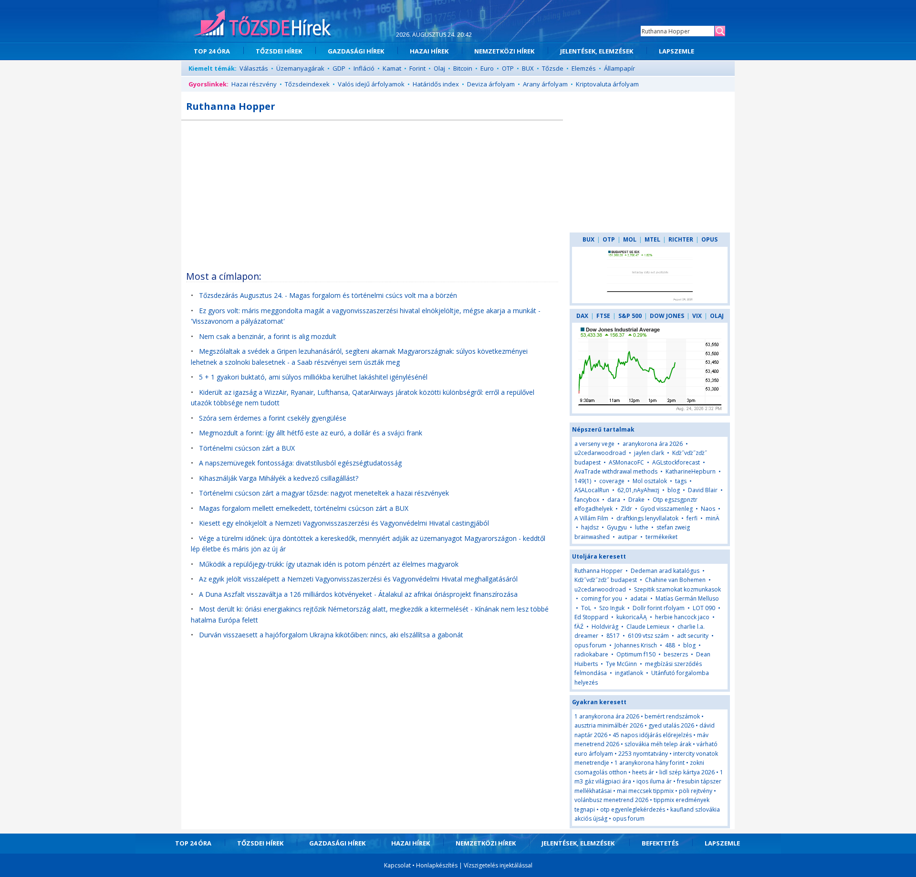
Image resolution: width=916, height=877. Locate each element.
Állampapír (619, 68)
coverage (612, 481)
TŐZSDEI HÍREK (279, 51)
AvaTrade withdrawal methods (615, 471)
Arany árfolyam (545, 84)
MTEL (652, 239)
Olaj (439, 68)
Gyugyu (617, 527)
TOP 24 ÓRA (212, 51)
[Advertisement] (372, 192)
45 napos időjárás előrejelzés (652, 735)
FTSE (603, 316)
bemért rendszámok (672, 716)
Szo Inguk (612, 608)
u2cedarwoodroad (600, 453)
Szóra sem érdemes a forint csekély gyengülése (272, 418)
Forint (417, 68)
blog (673, 490)
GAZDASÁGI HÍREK (356, 51)
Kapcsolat (397, 865)
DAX (582, 316)
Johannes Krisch (635, 645)
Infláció (364, 68)
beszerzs (676, 654)
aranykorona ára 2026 (653, 444)
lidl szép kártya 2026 (687, 772)
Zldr (626, 509)
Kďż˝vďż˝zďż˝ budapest (605, 580)
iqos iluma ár (654, 781)
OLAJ (717, 316)
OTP (508, 68)
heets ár (643, 772)
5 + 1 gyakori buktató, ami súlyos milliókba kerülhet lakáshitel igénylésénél (313, 376)
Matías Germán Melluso (687, 598)
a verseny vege (594, 444)
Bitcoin (462, 68)
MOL (629, 239)
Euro (487, 68)
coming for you (601, 598)
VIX (697, 316)
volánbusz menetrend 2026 (611, 800)
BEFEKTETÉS (660, 843)
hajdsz (590, 527)
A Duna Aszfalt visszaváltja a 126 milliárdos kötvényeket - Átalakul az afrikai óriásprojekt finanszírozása (358, 594)
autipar (627, 537)
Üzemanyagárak (300, 68)
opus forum (590, 645)
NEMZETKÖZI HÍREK (504, 51)
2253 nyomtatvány (643, 754)
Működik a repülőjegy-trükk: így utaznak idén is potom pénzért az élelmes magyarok (328, 564)
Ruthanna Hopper (598, 571)
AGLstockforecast (676, 462)
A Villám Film (591, 518)
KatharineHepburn (691, 471)
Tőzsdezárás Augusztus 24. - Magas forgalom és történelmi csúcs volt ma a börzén (328, 295)
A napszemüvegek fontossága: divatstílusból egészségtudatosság (300, 462)
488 (670, 645)
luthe (641, 527)
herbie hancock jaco (682, 617)
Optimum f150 (636, 654)
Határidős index (436, 84)
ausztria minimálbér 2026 (608, 725)
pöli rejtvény (695, 791)
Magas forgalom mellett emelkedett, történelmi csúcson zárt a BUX (303, 508)
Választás (253, 68)
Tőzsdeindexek (307, 84)
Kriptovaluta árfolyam (607, 84)
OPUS (709, 239)
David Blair (703, 490)
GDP (339, 68)
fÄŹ (578, 627)
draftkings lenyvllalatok (647, 518)
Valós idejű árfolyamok (371, 84)
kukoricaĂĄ (631, 617)
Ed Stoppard (591, 617)
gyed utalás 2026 (671, 725)
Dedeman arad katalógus (665, 571)
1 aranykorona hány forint (649, 763)
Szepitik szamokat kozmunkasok (677, 589)
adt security (692, 636)
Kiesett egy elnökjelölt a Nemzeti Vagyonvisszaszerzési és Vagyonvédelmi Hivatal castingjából (344, 523)
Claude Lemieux (647, 627)
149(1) (582, 481)
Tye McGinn (621, 664)
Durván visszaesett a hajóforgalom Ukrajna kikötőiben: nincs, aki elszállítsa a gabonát (331, 634)
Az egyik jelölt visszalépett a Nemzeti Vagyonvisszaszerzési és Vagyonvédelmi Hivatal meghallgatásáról (358, 578)
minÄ (712, 518)
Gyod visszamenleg (666, 509)
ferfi (692, 518)
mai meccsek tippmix (645, 791)
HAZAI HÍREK (429, 51)
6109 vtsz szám (648, 636)
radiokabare (591, 654)
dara (613, 500)
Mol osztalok (650, 481)
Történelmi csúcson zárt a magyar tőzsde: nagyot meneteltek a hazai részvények (324, 492)
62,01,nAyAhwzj (638, 490)
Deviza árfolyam (491, 84)
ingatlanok (629, 673)
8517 (613, 636)
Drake (636, 500)
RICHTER (680, 239)
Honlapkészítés (437, 865)
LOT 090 (704, 608)
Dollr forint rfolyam (659, 608)
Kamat (392, 68)
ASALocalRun (591, 490)
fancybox (586, 500)
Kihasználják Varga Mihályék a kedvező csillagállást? (278, 478)
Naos (708, 509)
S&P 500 (630, 316)
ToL (586, 608)
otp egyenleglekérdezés (632, 809)
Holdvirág (605, 627)
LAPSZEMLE (676, 51)
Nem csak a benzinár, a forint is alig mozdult (267, 336)
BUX (528, 68)
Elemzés (584, 68)
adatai (638, 598)
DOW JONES (667, 316)
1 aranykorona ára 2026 (606, 716)
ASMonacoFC (626, 462)
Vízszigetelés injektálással (498, 865)
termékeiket (661, 537)
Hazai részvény (254, 84)
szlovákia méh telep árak (658, 744)
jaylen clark (649, 453)
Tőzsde (552, 68)
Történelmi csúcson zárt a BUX (247, 448)
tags (681, 481)
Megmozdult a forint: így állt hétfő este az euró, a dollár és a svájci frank (310, 432)
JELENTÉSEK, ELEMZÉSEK (596, 51)
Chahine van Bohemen (675, 580)
